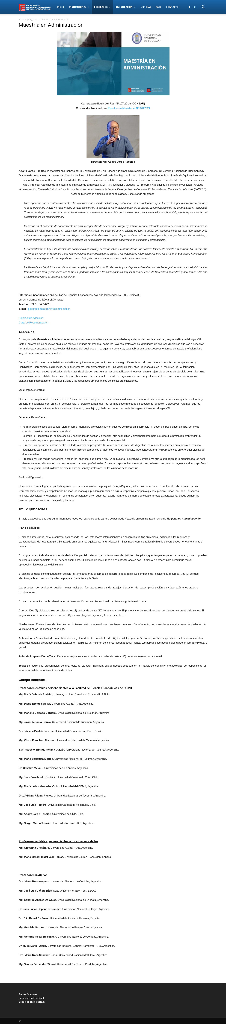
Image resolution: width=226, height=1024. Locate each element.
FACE (158, 6)
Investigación (124, 6)
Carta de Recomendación (33, 322)
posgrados (32, 19)
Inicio (60, 6)
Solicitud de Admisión (31, 317)
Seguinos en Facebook (31, 998)
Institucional (77, 6)
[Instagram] (195, 7)
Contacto (172, 6)
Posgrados (101, 6)
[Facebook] (189, 7)
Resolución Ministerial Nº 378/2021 (129, 108)
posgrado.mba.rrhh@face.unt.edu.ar (49, 308)
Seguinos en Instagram (32, 1001)
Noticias (146, 6)
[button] (203, 7)
